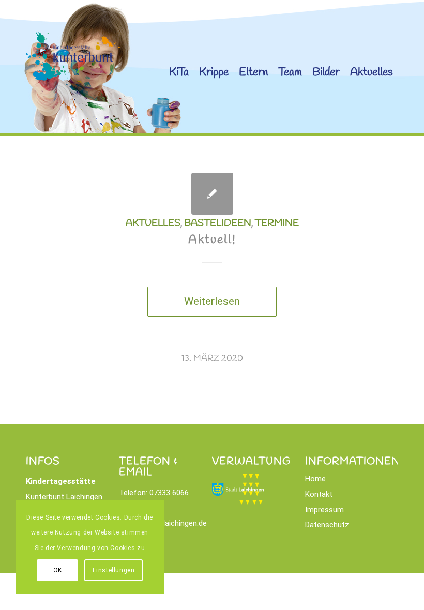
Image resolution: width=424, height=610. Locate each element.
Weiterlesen (212, 301)
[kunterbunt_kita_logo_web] (73, 100)
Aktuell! (212, 240)
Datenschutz (327, 524)
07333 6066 (169, 492)
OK (57, 570)
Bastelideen (217, 223)
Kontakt (318, 494)
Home (315, 478)
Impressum (324, 509)
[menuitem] (179, 68)
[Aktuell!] (212, 194)
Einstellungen (114, 570)
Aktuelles (153, 223)
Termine (277, 223)
